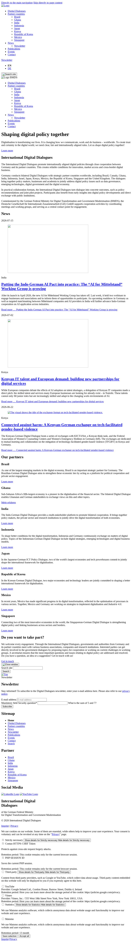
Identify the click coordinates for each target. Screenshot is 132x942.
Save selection (9, 936)
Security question (19, 703)
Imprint (5, 826)
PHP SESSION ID (14, 857)
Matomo (9, 919)
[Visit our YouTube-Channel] (29, 794)
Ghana (17, 19)
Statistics (9, 904)
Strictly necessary (14, 840)
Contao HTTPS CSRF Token (20, 843)
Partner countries (16, 14)
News (11, 43)
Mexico (18, 37)
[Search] (9, 74)
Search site (7, 667)
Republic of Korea (23, 34)
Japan (17, 28)
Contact (12, 54)
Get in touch (7, 661)
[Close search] (10, 664)
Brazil (17, 16)
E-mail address (8, 699)
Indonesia (19, 25)
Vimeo (8, 895)
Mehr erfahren (8, 502)
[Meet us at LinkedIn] (10, 794)
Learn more (7, 150)
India (16, 22)
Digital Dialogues (17, 11)
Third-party (11, 872)
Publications (14, 48)
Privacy (14, 826)
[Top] (4, 674)
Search (6, 671)
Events (11, 51)
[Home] (5, 5)
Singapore (19, 40)
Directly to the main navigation (17, 2)
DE (9, 68)
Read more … (59, 309)
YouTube (9, 886)
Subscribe (7, 706)
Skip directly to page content (47, 2)
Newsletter (19, 45)
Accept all (24, 936)
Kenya (17, 31)
